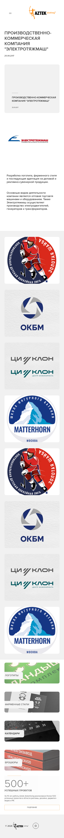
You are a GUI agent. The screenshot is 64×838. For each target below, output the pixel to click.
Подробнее (32, 807)
